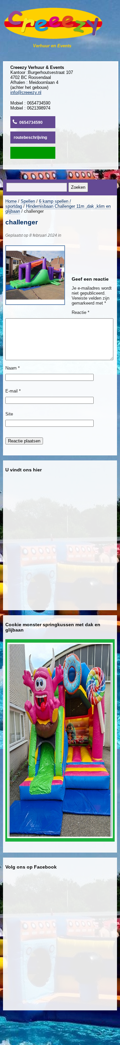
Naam (12, 368)
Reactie (80, 312)
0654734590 (31, 123)
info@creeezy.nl (25, 92)
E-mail (13, 391)
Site (9, 413)
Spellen (28, 201)
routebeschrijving (30, 137)
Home (11, 201)
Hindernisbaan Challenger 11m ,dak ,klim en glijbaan (58, 209)
